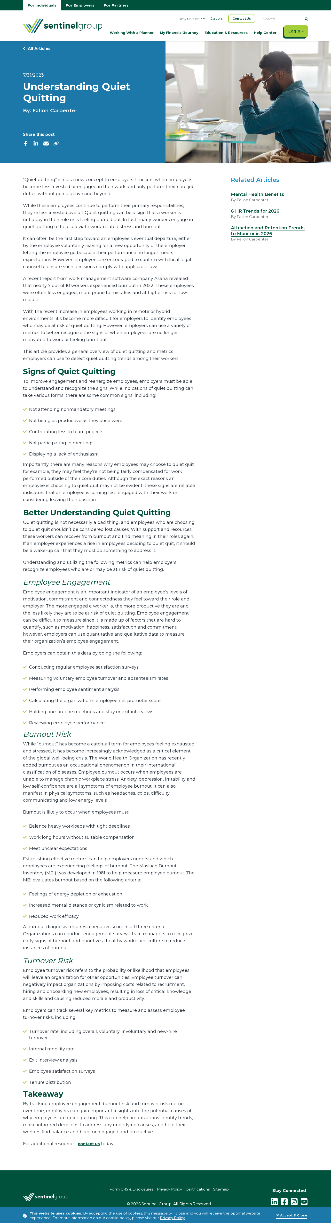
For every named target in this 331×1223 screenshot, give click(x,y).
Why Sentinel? (190, 19)
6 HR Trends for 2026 (255, 211)
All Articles (38, 48)
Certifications (198, 1189)
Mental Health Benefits (257, 194)
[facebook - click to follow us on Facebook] (284, 1201)
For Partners (116, 5)
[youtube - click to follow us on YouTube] (304, 1201)
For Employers (80, 5)
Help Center (265, 33)
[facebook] (25, 143)
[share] (56, 143)
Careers (216, 18)
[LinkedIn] (274, 1201)
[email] (46, 143)
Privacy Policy (172, 1217)
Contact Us (242, 18)
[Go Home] (62, 25)
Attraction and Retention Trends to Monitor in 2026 (268, 230)
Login (294, 31)
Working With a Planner (132, 33)
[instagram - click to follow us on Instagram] (294, 1201)
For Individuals (42, 5)
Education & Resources (226, 33)
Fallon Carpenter (54, 110)
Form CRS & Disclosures (131, 1189)
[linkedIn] (36, 143)
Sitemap (221, 1189)
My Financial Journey (179, 33)
